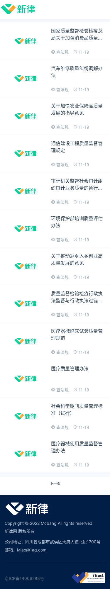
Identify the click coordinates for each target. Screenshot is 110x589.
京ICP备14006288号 (24, 578)
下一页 (55, 484)
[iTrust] (88, 581)
